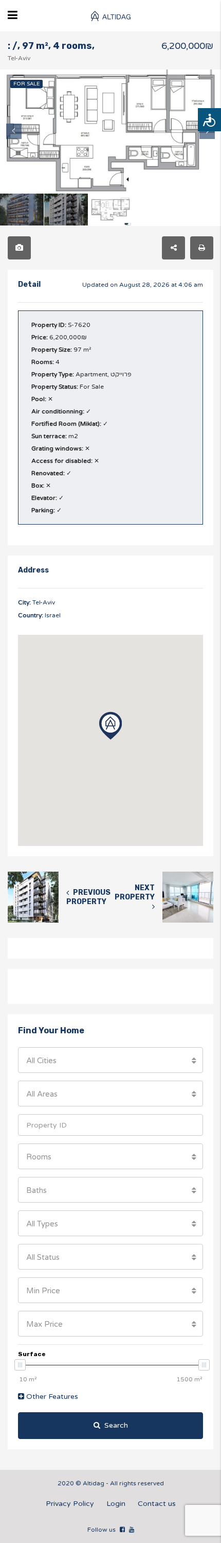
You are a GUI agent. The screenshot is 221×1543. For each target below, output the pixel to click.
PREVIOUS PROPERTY (88, 897)
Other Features (51, 1396)
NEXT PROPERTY (135, 892)
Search (116, 1425)
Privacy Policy (70, 1503)
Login (115, 1503)
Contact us (157, 1503)
